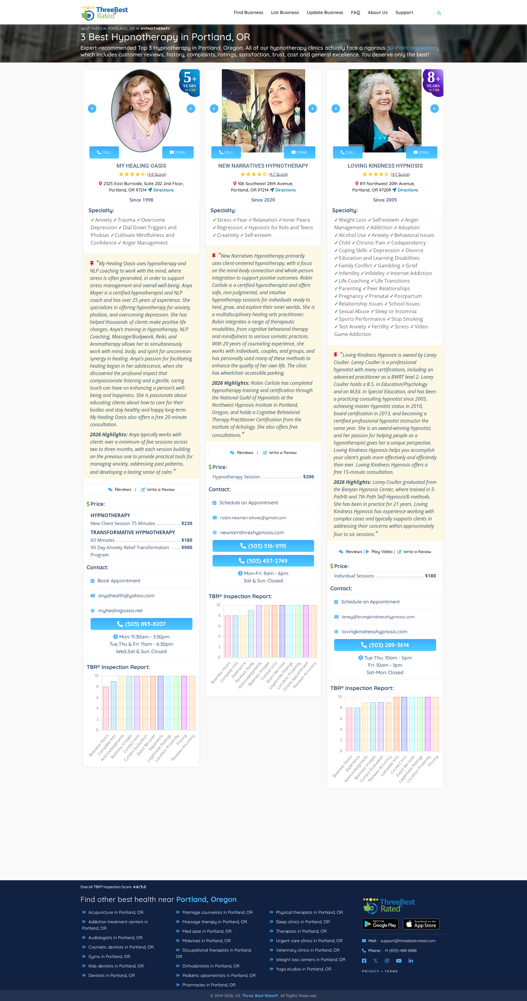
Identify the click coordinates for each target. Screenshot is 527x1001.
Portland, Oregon (206, 899)
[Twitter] (375, 960)
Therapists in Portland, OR (301, 931)
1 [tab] (133, 138)
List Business (285, 12)
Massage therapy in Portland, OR (214, 921)
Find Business (248, 12)
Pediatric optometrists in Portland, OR (218, 975)
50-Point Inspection (412, 47)
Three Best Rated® (260, 995)
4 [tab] (148, 138)
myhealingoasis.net (120, 610)
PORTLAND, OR (121, 28)
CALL (106, 152)
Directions (163, 190)
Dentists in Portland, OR (111, 975)
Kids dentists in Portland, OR (115, 966)
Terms (391, 971)
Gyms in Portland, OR (108, 956)
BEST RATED (91, 28)
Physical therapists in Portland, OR (309, 912)
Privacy (371, 971)
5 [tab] (394, 138)
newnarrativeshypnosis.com (252, 532)
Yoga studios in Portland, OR (303, 969)
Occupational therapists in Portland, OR (214, 953)
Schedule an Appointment (249, 502)
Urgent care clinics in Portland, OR (308, 940)
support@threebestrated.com (408, 940)
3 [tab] (143, 138)
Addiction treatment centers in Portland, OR (115, 925)
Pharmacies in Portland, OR (208, 985)
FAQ (355, 12)
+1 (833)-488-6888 (401, 950)
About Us (378, 12)
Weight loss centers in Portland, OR (310, 959)
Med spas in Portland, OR (206, 931)
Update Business (325, 12)
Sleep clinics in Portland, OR (302, 921)
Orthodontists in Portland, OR (210, 966)
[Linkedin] (411, 960)
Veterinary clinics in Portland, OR (307, 950)
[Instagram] (387, 960)
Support (404, 12)
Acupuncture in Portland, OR (115, 912)
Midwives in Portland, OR (206, 940)
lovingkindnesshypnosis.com (374, 631)
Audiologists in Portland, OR (114, 937)
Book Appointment (119, 580)
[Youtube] (399, 960)
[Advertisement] (263, 837)
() (157, 174)
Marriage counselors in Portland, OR (217, 912)
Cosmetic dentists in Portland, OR (120, 947)
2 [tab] (138, 138)
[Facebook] (364, 960)
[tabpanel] (141, 110)
